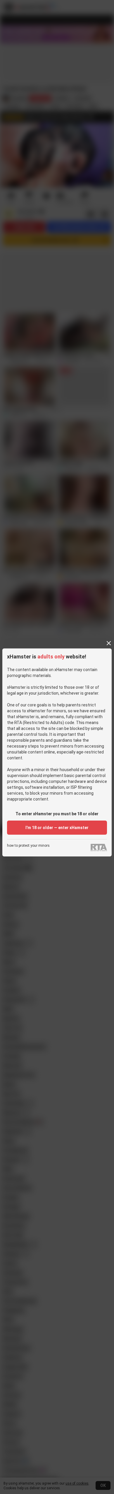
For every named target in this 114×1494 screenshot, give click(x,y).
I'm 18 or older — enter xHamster (57, 827)
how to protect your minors (28, 846)
